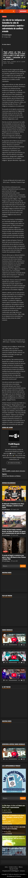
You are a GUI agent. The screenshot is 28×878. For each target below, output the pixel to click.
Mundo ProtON (7, 500)
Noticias (4, 16)
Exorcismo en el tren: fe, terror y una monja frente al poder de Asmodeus (13, 828)
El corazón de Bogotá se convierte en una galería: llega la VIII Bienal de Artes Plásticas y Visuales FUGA (14, 557)
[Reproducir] (4, 644)
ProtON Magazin (7, 35)
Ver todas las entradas (14, 463)
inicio (6, 867)
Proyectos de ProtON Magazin (11, 871)
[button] (2, 11)
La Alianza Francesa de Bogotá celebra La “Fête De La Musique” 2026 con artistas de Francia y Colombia (13, 838)
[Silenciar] (21, 644)
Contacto (22, 871)
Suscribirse (23, 11)
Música (20, 867)
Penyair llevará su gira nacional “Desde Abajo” (12, 849)
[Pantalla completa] (24, 644)
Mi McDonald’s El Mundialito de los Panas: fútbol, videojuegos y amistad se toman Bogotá (13, 505)
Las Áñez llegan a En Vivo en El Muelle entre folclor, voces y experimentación (13, 806)
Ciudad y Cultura (13, 867)
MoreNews (10, 876)
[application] (14, 639)
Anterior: (13, 470)
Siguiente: (11, 475)
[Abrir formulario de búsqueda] (13, 11)
